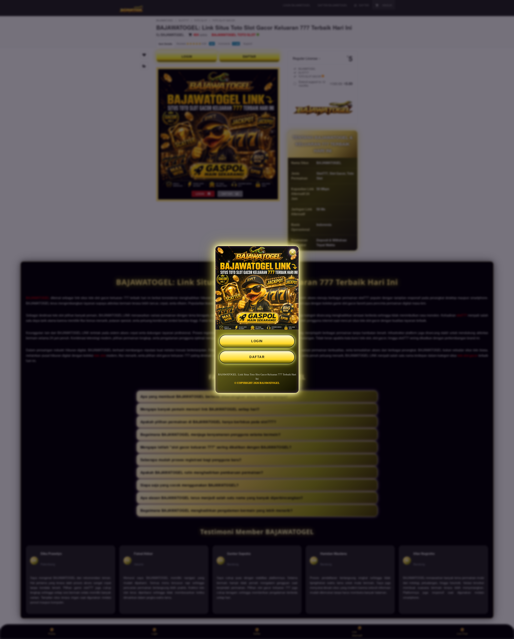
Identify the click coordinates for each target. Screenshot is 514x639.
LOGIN (257, 341)
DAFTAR (257, 357)
